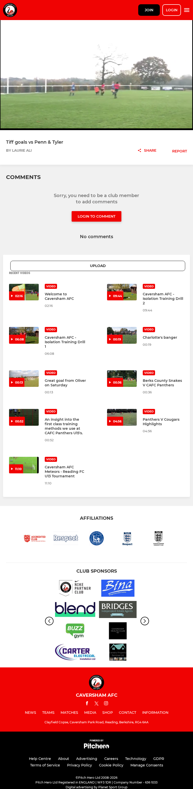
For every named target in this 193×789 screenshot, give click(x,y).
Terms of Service (45, 765)
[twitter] (96, 704)
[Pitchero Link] (96, 747)
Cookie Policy (111, 765)
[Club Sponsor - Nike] (75, 589)
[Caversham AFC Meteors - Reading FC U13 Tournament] (24, 465)
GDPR (158, 758)
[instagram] (106, 704)
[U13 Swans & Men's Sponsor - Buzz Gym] (75, 631)
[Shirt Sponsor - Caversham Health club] (118, 631)
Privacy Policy (79, 765)
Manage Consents (146, 765)
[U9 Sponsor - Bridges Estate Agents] (118, 610)
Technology (135, 758)
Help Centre (40, 758)
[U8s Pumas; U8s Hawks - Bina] (118, 589)
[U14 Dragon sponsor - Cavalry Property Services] (118, 653)
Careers (111, 758)
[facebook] (86, 704)
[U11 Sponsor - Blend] (75, 610)
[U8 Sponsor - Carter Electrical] (75, 653)
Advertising (86, 758)
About (63, 758)
